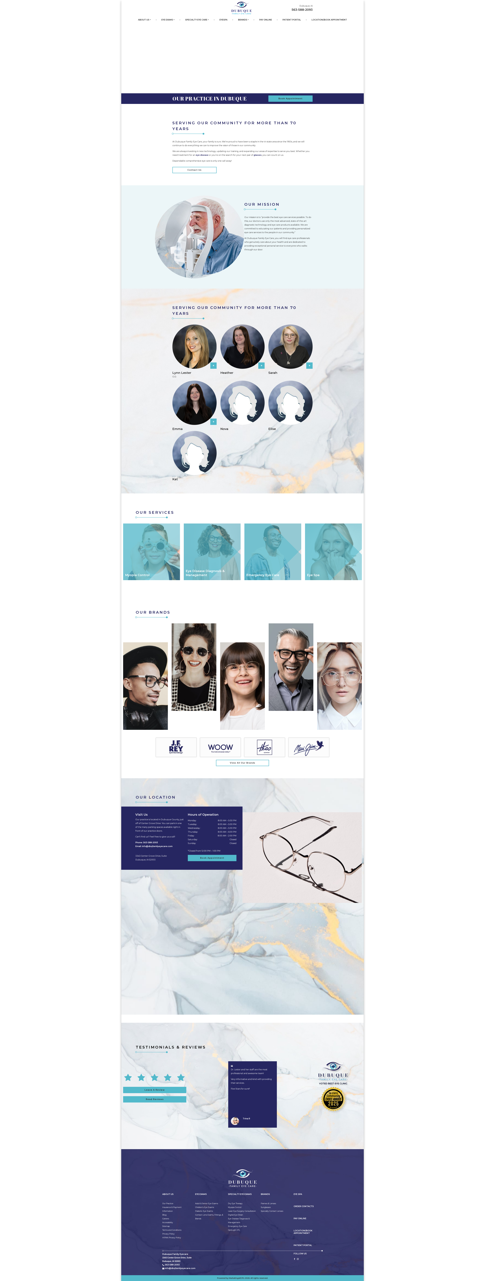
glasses (258, 155)
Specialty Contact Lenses (272, 1211)
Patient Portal (292, 20)
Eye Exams (167, 20)
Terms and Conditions (171, 1230)
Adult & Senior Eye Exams (206, 1203)
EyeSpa (223, 20)
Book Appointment (290, 98)
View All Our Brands (242, 763)
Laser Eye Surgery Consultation (242, 1211)
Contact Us (194, 170)
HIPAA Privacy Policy (171, 1238)
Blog (164, 1215)
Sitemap (166, 1226)
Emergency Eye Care (237, 1226)
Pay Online (265, 20)
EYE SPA (298, 1194)
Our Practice (167, 1203)
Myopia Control (234, 1207)
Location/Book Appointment (329, 20)
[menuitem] (144, 20)
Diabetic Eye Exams (204, 1211)
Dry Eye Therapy (235, 1203)
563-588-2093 (302, 10)
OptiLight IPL (234, 1230)
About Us (143, 20)
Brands (242, 20)
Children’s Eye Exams (204, 1207)
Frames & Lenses (268, 1203)
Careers (165, 1219)
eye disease (202, 155)
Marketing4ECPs (236, 1278)
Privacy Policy (168, 1234)
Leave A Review (155, 1090)
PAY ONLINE (300, 1218)
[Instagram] (298, 1259)
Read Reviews (155, 1099)
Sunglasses (266, 1207)
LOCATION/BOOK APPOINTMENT (303, 1231)
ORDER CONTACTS (304, 1206)
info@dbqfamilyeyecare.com (157, 846)
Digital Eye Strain (235, 1215)
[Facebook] (294, 1259)
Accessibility (167, 1222)
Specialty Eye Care (196, 20)
